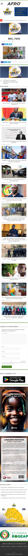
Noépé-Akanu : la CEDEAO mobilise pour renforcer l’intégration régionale (14, 317)
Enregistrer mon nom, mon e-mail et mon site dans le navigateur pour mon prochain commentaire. (14, 362)
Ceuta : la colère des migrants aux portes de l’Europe (14, 259)
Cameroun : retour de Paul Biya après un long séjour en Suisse (14, 123)
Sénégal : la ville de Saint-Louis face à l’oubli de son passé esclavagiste (14, 161)
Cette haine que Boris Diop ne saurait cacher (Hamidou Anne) (14, 278)
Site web (3, 356)
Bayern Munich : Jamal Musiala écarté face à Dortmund (14, 103)
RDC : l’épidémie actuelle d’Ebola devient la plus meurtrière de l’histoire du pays (14, 298)
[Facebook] (14, 552)
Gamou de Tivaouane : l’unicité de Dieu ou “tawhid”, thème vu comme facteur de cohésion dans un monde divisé (14, 240)
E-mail (3, 351)
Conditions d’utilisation (6, 546)
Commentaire (5, 333)
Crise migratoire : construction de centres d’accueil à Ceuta (14, 180)
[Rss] (13, 552)
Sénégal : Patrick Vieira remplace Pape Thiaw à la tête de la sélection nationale (14, 199)
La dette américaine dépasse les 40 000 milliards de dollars (15, 20)
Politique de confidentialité (17, 546)
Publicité (25, 546)
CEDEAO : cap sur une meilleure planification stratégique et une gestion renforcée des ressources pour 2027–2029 (14, 219)
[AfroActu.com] (14, 4)
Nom (3, 346)
